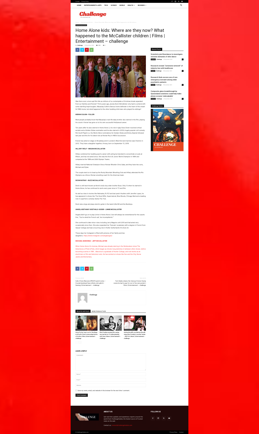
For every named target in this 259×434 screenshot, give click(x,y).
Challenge (80, 45)
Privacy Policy (85, 1)
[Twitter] (178, 1)
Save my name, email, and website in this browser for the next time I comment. (104, 390)
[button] (181, 5)
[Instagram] (175, 1)
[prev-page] (76, 342)
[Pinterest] (87, 50)
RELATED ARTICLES (83, 311)
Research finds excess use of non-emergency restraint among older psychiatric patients (164, 79)
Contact (77, 1)
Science (114, 5)
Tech (106, 5)
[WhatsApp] (91, 50)
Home (79, 5)
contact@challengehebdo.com (122, 425)
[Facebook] (172, 1)
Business (141, 5)
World (122, 5)
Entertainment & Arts (92, 5)
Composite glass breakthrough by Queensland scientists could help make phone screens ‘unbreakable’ (166, 93)
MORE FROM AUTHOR (99, 311)
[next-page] (80, 342)
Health (130, 5)
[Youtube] (182, 1)
